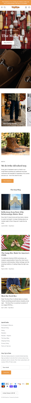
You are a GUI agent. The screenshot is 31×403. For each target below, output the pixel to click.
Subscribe (6, 372)
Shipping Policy (5, 341)
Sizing (3, 330)
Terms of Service (6, 346)
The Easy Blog (15, 190)
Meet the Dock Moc (9, 296)
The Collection (7, 181)
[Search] (5, 7)
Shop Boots (21, 34)
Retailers (3, 333)
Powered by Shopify (14, 397)
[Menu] (2, 7)
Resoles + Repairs (6, 335)
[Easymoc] (15, 7)
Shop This (9, 34)
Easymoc (7, 397)
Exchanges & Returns (7, 325)
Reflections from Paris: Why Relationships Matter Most (12, 213)
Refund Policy (5, 328)
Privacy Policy (5, 343)
